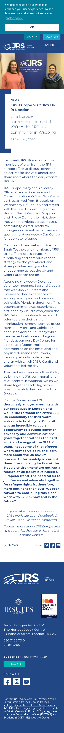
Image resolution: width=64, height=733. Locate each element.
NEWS (15, 99)
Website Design (40, 717)
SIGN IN (32, 36)
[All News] (11, 545)
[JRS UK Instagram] (16, 681)
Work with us (27, 699)
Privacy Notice (47, 699)
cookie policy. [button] (14, 18)
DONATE (52, 36)
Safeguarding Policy (16, 702)
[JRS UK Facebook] (7, 681)
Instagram (49, 520)
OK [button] (32, 27)
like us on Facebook (38, 515)
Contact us (10, 699)
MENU (51, 45)
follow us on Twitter (21, 520)
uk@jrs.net (12, 644)
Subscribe (14, 664)
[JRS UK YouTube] (26, 681)
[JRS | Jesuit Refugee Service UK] (20, 46)
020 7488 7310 (14, 640)
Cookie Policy (39, 702)
